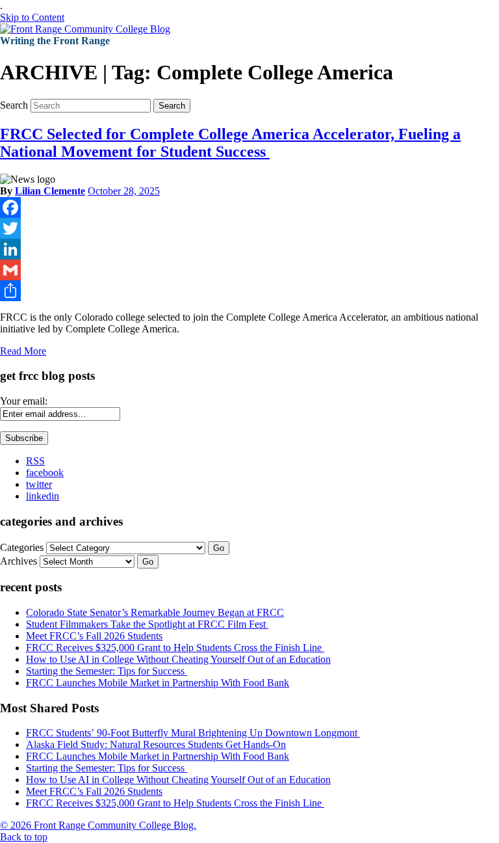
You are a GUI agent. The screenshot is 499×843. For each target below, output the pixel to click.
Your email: (23, 401)
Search (14, 105)
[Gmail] (249, 270)
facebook (45, 472)
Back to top (23, 836)
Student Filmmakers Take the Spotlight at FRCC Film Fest (147, 624)
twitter (39, 484)
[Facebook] (249, 207)
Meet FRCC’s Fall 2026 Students (94, 635)
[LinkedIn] (249, 249)
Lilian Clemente (50, 190)
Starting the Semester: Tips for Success (106, 670)
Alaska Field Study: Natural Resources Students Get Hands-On (156, 744)
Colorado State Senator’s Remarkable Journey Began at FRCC (155, 612)
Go (218, 548)
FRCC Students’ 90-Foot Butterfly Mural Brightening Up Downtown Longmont (193, 732)
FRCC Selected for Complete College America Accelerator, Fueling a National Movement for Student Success (230, 143)
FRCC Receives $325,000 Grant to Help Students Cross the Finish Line (175, 647)
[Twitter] (249, 228)
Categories (22, 547)
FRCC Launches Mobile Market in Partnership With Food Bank (157, 682)
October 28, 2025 (124, 190)
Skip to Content (32, 17)
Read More (23, 350)
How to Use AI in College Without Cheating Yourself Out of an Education (178, 659)
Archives (18, 561)
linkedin (42, 496)
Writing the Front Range (55, 40)
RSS (35, 460)
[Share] (249, 290)
